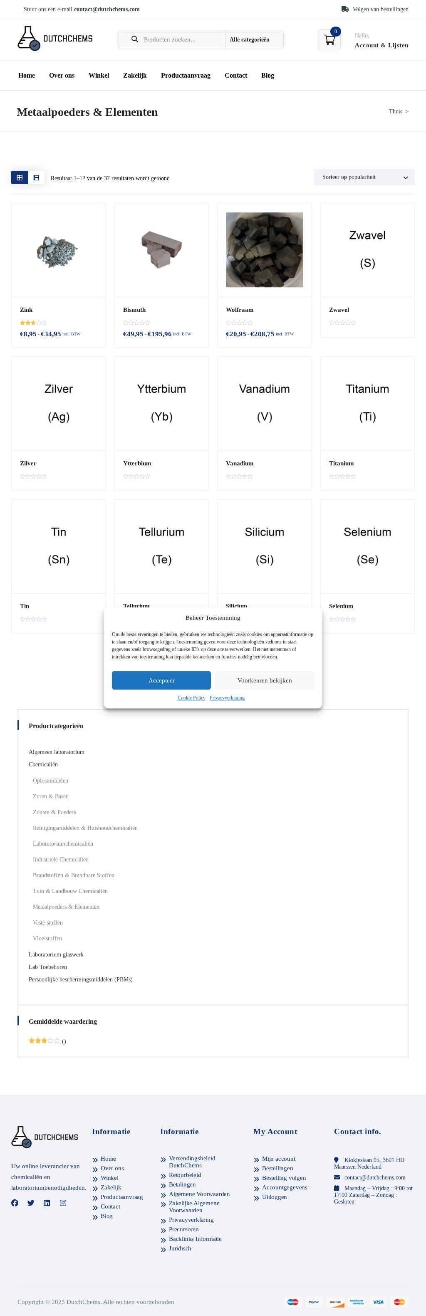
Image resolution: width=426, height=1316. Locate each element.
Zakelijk (135, 75)
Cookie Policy (192, 698)
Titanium (341, 463)
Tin (24, 606)
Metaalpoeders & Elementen (66, 907)
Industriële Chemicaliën (61, 859)
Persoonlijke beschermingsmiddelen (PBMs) (81, 979)
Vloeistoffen (47, 938)
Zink (26, 309)
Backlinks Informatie (195, 1238)
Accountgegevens (284, 1187)
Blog (267, 75)
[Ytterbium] (162, 403)
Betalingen (182, 1184)
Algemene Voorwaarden (199, 1194)
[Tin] (58, 546)
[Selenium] (367, 546)
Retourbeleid (185, 1175)
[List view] (36, 177)
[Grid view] (19, 177)
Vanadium (240, 463)
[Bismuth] (162, 250)
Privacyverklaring (227, 698)
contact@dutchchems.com (107, 9)
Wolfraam (240, 309)
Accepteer (162, 680)
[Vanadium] (264, 403)
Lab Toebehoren (48, 967)
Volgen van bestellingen (380, 9)
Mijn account (278, 1158)
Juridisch (180, 1248)
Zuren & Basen (51, 796)
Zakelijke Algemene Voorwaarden (194, 1206)
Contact (236, 75)
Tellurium (136, 606)
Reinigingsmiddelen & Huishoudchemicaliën (85, 828)
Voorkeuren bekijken (265, 680)
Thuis (395, 111)
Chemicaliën (43, 764)
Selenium (341, 606)
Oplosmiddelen (50, 781)
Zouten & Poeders (54, 812)
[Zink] (58, 250)
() (47, 1041)
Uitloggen (274, 1197)
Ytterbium (137, 463)
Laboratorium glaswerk (56, 955)
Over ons (61, 75)
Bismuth (134, 309)
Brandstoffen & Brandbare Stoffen (73, 875)
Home (26, 75)
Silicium (237, 606)
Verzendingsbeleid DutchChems (192, 1162)
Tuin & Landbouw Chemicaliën (70, 891)
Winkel (99, 75)
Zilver (28, 463)
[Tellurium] (162, 546)
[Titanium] (367, 403)
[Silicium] (264, 546)
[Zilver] (58, 403)
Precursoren (184, 1229)
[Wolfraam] (264, 250)
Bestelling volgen (284, 1177)
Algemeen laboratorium (56, 752)
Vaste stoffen (48, 923)
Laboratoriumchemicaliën (63, 844)
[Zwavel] (367, 250)
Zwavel (339, 309)
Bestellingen (277, 1168)
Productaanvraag (186, 75)
